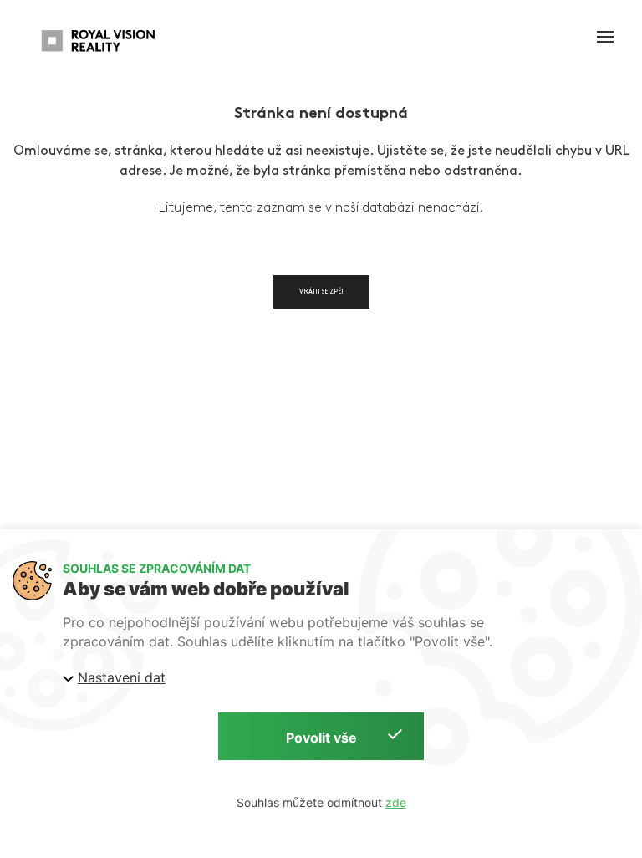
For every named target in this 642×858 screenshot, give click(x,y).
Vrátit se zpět (321, 291)
